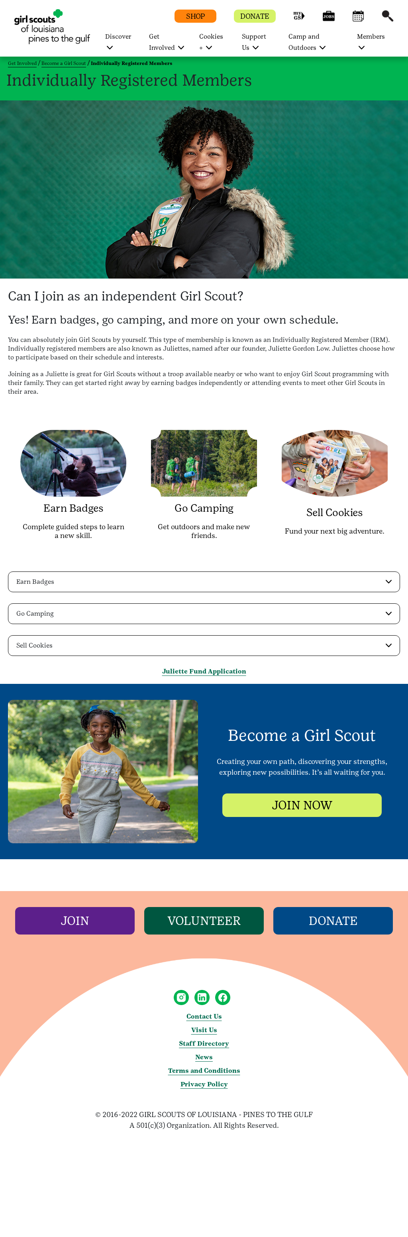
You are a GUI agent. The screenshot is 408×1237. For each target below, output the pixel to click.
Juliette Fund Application (204, 671)
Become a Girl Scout (63, 63)
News (204, 1057)
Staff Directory (204, 1043)
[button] (299, 20)
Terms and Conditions (204, 1070)
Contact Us (204, 1016)
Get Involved (22, 63)
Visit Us (204, 1030)
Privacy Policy (204, 1084)
